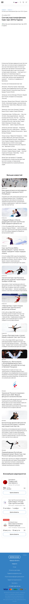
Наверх (25, 555)
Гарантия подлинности (14, 580)
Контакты (14, 583)
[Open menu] (2, 2)
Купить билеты (14, 492)
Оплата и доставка (14, 570)
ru (14, 2)
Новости (14, 564)
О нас (14, 567)
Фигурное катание (14, 557)
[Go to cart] (26, 2)
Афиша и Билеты (14, 560)
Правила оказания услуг (14, 573)
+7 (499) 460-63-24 (14, 586)
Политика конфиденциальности (14, 576)
